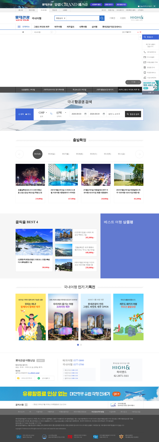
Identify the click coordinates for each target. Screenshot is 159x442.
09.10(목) (107, 154)
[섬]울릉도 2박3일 (28, 90)
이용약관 (39, 412)
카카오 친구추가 (26, 378)
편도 (29, 114)
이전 (127, 82)
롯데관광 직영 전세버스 (112, 27)
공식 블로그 (46, 378)
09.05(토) (37, 154)
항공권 (54, 10)
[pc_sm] (79, 60)
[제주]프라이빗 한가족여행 (54, 90)
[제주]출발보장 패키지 (105, 90)
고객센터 (141, 10)
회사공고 (124, 412)
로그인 (104, 10)
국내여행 (43, 10)
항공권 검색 (134, 114)
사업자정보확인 (59, 421)
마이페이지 (120, 10)
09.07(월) (65, 154)
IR (30, 412)
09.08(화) (79, 154)
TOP (149, 92)
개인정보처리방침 (97, 412)
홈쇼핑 (21, 10)
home (23, 32)
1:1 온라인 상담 (33, 373)
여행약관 (51, 412)
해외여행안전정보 (80, 412)
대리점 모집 (136, 412)
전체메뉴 (26, 27)
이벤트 (123, 18)
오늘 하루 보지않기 (145, 6)
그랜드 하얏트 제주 (41, 27)
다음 (139, 82)
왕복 (22, 114)
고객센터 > (41, 360)
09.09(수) (93, 154)
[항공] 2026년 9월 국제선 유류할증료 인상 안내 (49, 404)
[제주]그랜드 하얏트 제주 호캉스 (131, 90)
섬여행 (94, 27)
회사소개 (21, 412)
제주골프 (70, 27)
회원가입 (111, 10)
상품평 (65, 10)
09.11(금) (121, 154)
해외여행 (32, 10)
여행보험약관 (63, 412)
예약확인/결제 (130, 10)
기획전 (112, 18)
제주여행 (58, 27)
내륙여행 (83, 27)
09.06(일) (51, 154)
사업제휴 (112, 412)
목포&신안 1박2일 (79, 90)
